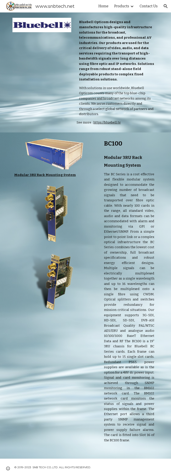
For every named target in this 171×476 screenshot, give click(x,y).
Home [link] (103, 6)
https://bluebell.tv (107, 122)
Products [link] (121, 6)
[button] (165, 6)
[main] (116, 72)
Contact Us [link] (149, 6)
